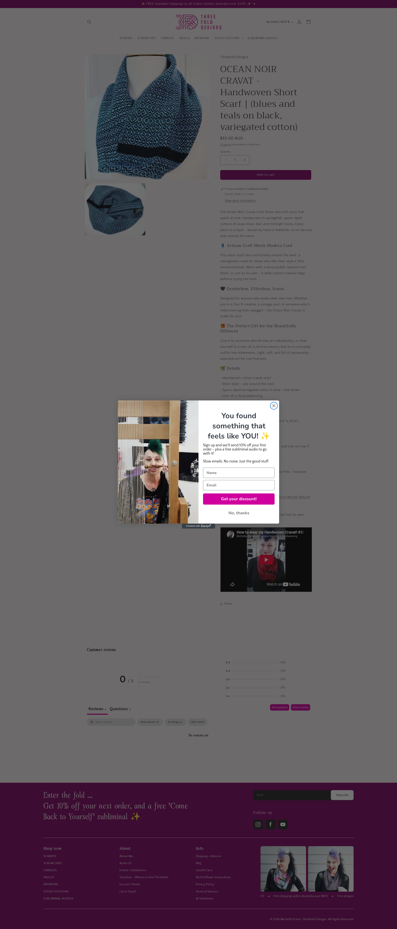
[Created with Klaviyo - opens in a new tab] (198, 526)
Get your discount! (239, 499)
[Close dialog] (273, 405)
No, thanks (238, 513)
